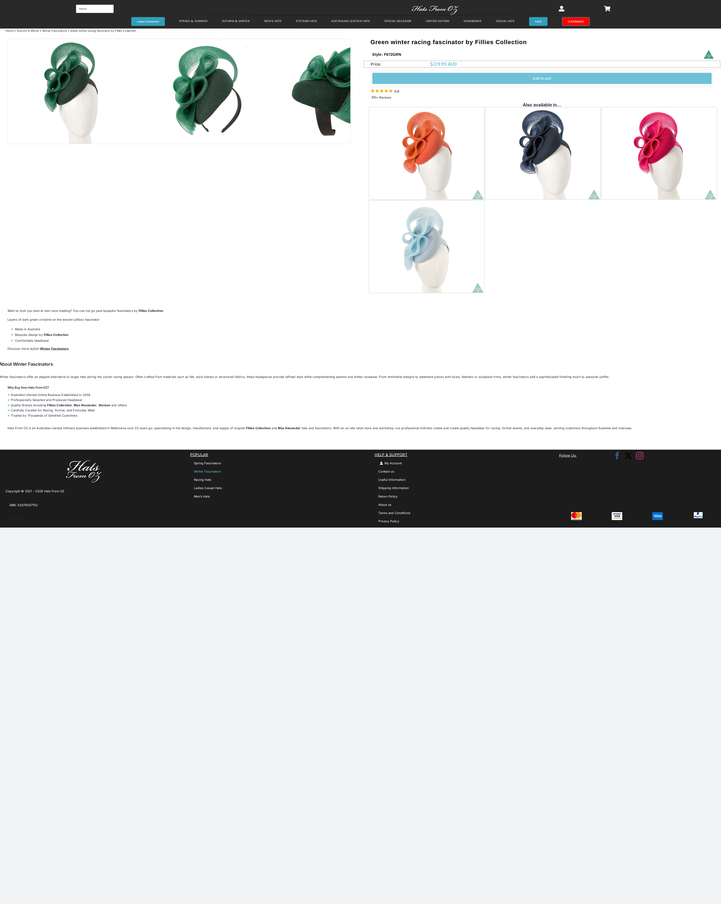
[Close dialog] (413, 424)
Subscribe (360, 468)
